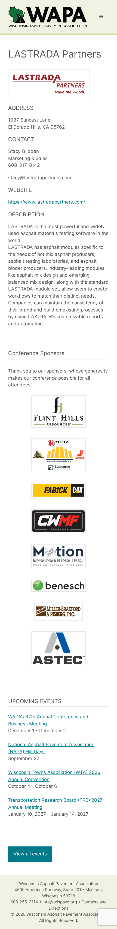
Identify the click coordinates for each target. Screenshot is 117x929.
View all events (30, 854)
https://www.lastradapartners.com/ (46, 202)
